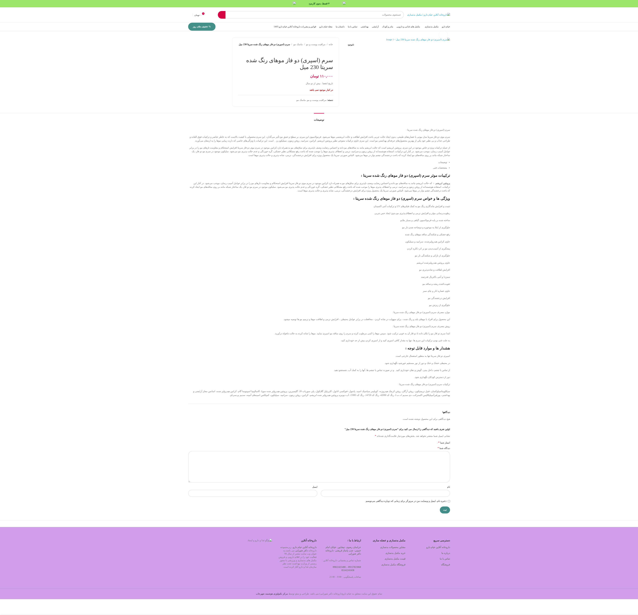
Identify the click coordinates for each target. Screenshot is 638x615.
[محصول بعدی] (323, 52)
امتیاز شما (444, 442)
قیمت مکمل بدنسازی (395, 558)
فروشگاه (445, 564)
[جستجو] (222, 15)
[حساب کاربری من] (189, 15)
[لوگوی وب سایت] (428, 14)
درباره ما (446, 553)
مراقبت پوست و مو (315, 44)
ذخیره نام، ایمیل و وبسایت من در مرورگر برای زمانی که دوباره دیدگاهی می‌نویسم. (405, 501)
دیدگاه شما (444, 448)
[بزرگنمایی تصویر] (443, 35)
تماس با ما (445, 558)
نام (448, 487)
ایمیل (314, 487)
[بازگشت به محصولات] (327, 52)
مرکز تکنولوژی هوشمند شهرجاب (272, 593)
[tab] (319, 118)
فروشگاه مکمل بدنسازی (393, 564)
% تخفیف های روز (202, 26)
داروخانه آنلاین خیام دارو (438, 547)
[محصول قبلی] (331, 52)
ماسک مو (298, 44)
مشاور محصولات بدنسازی (392, 547)
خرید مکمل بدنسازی (395, 553)
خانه (331, 44)
